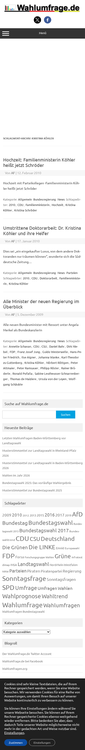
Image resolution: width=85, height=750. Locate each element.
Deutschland (58, 538)
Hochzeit (57, 205)
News (61, 199)
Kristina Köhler (18, 283)
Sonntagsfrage (24, 578)
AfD (77, 514)
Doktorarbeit (48, 278)
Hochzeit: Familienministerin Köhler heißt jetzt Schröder (39, 162)
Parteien (72, 273)
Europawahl (72, 548)
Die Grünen (15, 547)
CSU (44, 346)
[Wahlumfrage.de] (42, 11)
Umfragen (47, 588)
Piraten (33, 570)
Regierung (72, 570)
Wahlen (65, 588)
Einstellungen (14, 733)
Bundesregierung (44, 199)
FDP (12, 352)
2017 (59, 514)
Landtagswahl (33, 564)
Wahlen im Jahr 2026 (16, 475)
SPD (8, 587)
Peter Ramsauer (27, 368)
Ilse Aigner (29, 357)
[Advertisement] (42, 87)
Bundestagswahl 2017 (44, 530)
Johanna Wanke (48, 357)
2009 (6, 514)
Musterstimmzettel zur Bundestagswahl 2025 (32, 490)
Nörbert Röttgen (57, 362)
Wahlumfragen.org (14, 669)
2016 (50, 514)
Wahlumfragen (61, 605)
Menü (42, 33)
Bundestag (15, 522)
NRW (5, 571)
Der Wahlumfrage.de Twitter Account (26, 654)
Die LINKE (42, 547)
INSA (13, 565)
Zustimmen (16, 742)
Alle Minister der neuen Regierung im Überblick (41, 303)
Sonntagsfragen (61, 579)
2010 (12, 205)
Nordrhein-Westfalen (64, 565)
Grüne (63, 556)
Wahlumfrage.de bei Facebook (22, 661)
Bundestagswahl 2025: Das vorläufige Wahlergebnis (36, 483)
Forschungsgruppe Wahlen (39, 557)
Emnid (60, 548)
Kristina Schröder (25, 210)
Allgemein (25, 199)
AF (13, 173)
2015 (40, 515)
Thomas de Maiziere (23, 379)
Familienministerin (37, 205)
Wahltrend (55, 596)
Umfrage (26, 587)
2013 (33, 515)
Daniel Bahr (56, 346)
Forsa (19, 557)
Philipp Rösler (49, 368)
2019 (68, 515)
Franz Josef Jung (28, 352)
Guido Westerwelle (55, 352)
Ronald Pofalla (22, 373)
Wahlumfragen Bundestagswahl (23, 611)
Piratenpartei (51, 571)
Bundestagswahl (50, 522)
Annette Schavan (20, 346)
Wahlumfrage (22, 605)
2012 (26, 515)
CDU (20, 205)
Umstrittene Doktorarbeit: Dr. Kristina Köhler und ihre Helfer (42, 230)
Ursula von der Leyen (52, 379)
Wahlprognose (21, 596)
